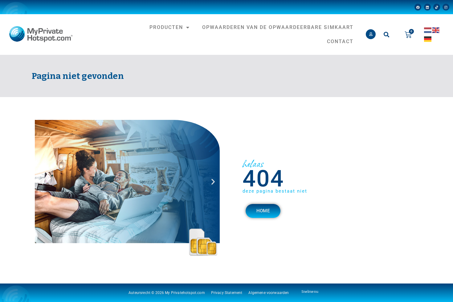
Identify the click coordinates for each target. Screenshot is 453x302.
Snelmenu (309, 292)
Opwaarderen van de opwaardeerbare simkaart (277, 27)
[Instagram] (446, 7)
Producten (166, 27)
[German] (428, 39)
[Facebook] (417, 7)
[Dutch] (428, 30)
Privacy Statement (227, 293)
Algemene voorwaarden (268, 293)
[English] (436, 30)
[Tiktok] (436, 7)
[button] (386, 35)
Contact (340, 41)
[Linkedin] (427, 7)
